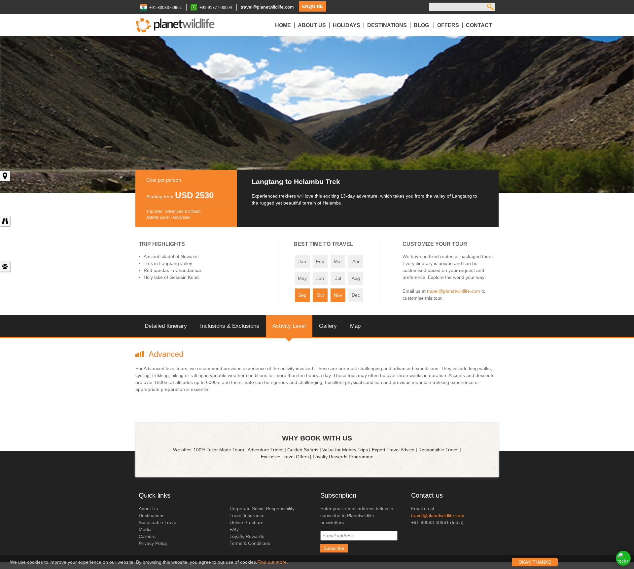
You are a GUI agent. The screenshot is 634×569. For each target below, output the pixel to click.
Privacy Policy (153, 543)
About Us (312, 25)
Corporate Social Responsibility (262, 508)
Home (283, 25)
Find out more (272, 562)
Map (355, 326)
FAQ (234, 529)
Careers (147, 536)
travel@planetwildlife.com (267, 7)
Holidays (346, 25)
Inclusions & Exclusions (229, 326)
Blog (422, 25)
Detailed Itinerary (166, 326)
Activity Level (289, 326)
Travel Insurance (246, 515)
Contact (479, 25)
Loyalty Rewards (246, 536)
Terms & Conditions (249, 543)
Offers (448, 25)
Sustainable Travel (158, 522)
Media (145, 529)
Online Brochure (246, 522)
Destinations (387, 25)
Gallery (328, 326)
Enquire (312, 6)
